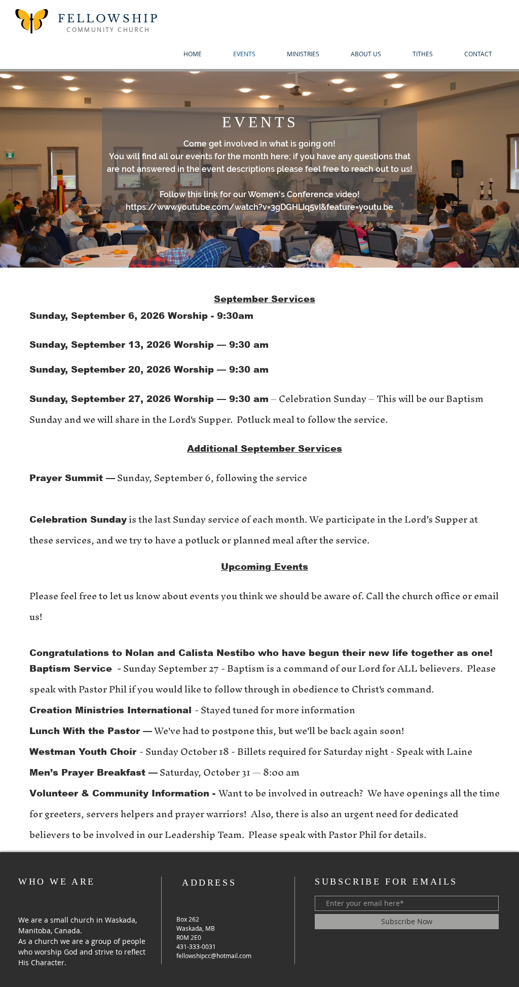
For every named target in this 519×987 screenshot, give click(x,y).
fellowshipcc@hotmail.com (213, 956)
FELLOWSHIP (109, 18)
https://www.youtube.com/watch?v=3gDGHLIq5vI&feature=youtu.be (259, 207)
